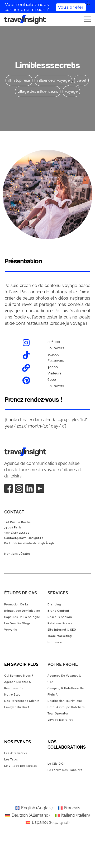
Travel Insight (17, 450)
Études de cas (20, 592)
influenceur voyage (53, 80)
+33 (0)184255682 (16, 532)
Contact (14, 512)
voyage (71, 91)
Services (58, 592)
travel (81, 80)
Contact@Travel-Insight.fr (23, 538)
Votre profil (63, 664)
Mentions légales (17, 553)
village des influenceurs (37, 91)
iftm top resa (19, 80)
